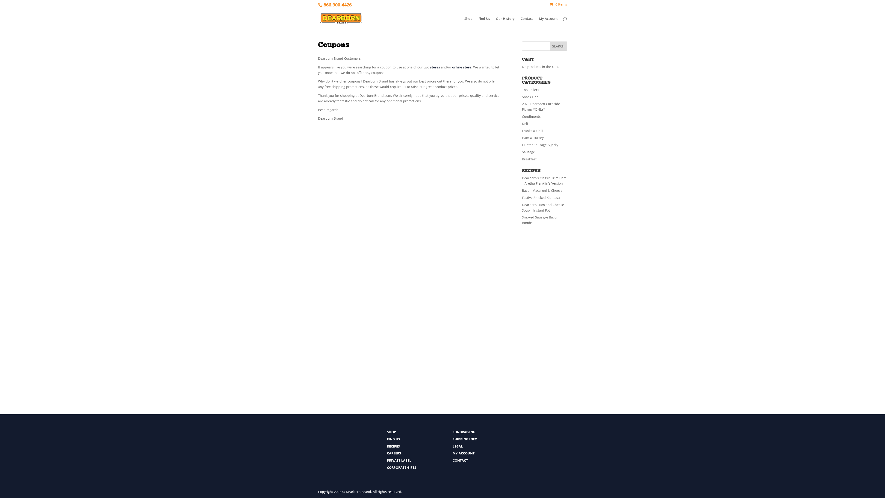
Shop (468, 19)
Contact (527, 19)
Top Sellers (530, 90)
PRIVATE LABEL (399, 460)
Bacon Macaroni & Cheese (542, 190)
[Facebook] (520, 433)
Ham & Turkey (533, 138)
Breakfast (529, 159)
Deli (525, 123)
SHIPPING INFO (465, 439)
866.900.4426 (338, 5)
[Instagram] (520, 450)
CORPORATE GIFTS (401, 467)
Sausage (528, 152)
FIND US (393, 439)
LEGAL (458, 446)
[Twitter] (520, 442)
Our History (505, 19)
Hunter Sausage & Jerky (540, 145)
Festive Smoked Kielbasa (541, 197)
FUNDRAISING (464, 432)
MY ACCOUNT (464, 453)
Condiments (531, 116)
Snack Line (530, 97)
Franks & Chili (532, 131)
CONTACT (460, 460)
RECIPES (393, 446)
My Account (548, 19)
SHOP (391, 432)
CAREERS (394, 453)
